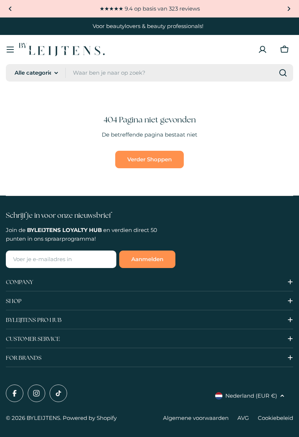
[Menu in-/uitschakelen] (10, 49)
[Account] (262, 49)
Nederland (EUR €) (251, 395)
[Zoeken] (283, 72)
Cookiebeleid (275, 417)
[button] (10, 8)
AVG (243, 417)
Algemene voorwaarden (196, 417)
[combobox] (149, 73)
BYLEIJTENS (43, 417)
